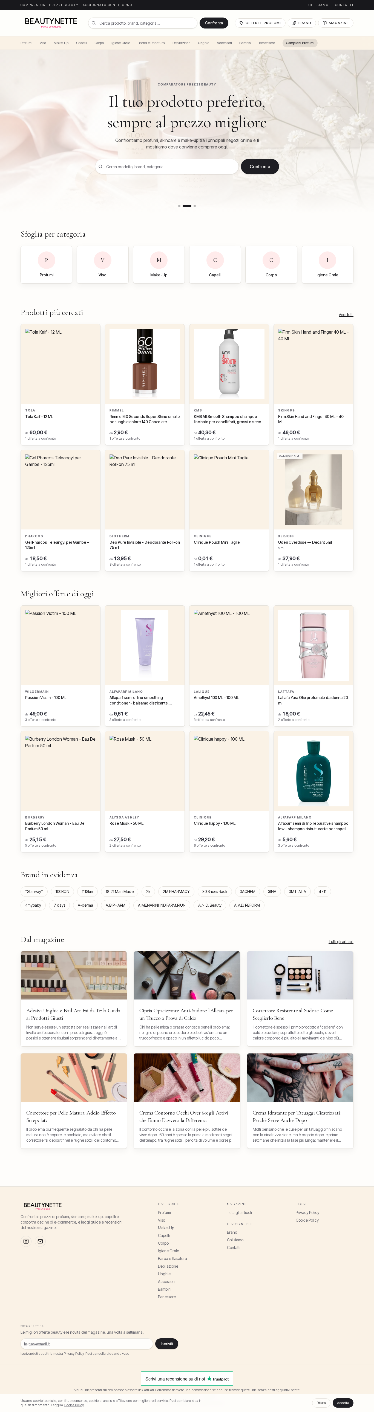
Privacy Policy (307, 1212)
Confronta (214, 23)
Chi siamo (319, 5)
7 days (59, 905)
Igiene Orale (120, 43)
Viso (43, 43)
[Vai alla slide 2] (184, 206)
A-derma (85, 905)
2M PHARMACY (176, 891)
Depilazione (181, 43)
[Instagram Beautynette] (26, 1241)
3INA (272, 891)
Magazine (339, 23)
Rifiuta (321, 1403)
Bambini (245, 43)
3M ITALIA (297, 891)
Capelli (81, 43)
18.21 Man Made (120, 891)
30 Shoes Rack (214, 891)
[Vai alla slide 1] (179, 206)
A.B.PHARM (115, 905)
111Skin (87, 891)
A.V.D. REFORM (247, 905)
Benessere (267, 43)
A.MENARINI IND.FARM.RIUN (162, 905)
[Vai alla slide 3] (191, 206)
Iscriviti (167, 1343)
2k (148, 891)
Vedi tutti (346, 314)
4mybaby (33, 905)
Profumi (26, 43)
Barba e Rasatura (151, 43)
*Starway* (34, 891)
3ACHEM (247, 891)
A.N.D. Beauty (209, 905)
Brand (305, 23)
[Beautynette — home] (51, 23)
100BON (62, 891)
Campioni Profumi (300, 43)
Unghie (203, 43)
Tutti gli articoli (341, 941)
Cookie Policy (307, 1220)
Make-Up (61, 43)
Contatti (344, 5)
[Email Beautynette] (40, 1241)
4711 (322, 891)
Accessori (224, 43)
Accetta (343, 1403)
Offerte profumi (263, 23)
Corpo (99, 43)
